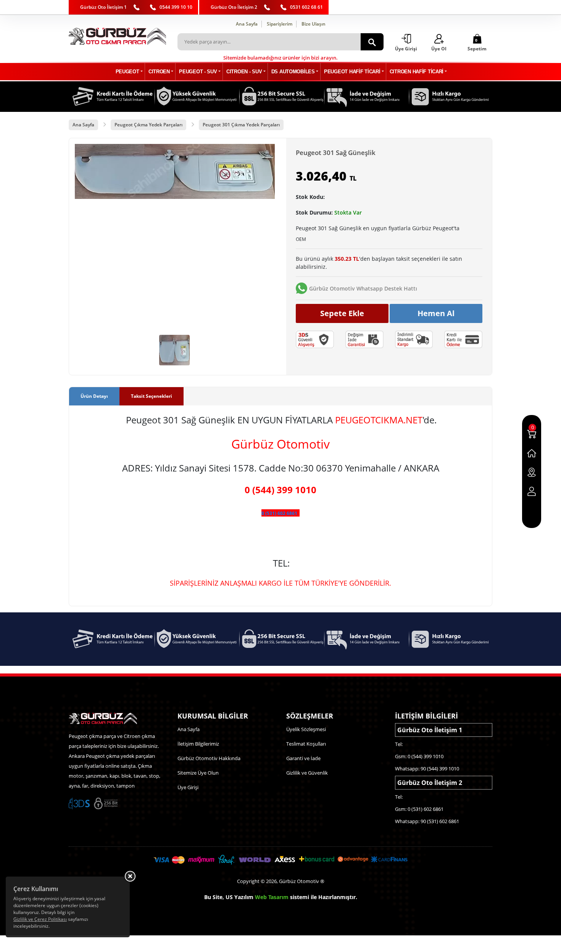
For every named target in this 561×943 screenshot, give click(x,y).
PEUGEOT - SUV (198, 71)
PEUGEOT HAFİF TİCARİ (352, 71)
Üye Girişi (187, 787)
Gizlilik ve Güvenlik (307, 772)
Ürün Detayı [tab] (94, 396)
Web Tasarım (272, 897)
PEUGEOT (127, 71)
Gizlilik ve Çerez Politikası (40, 919)
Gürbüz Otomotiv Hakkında (208, 758)
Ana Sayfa (247, 24)
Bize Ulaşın (313, 24)
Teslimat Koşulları (306, 743)
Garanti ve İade (303, 758)
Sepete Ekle (342, 313)
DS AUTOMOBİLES (293, 71)
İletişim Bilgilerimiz (198, 743)
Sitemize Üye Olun (198, 772)
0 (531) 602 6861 (279, 513)
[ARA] (372, 41)
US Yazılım (239, 897)
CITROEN (159, 71)
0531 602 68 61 (306, 7)
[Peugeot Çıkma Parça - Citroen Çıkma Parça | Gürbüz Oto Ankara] (117, 36)
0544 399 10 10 (176, 7)
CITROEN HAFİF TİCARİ (416, 71)
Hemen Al (436, 313)
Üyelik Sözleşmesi (306, 729)
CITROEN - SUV (244, 71)
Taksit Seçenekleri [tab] (151, 396)
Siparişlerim (279, 24)
